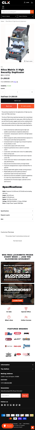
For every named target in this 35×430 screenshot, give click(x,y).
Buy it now (9, 106)
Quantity (3, 88)
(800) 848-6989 (8, 383)
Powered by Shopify (17, 427)
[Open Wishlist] (32, 427)
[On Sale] (9, 310)
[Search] (32, 12)
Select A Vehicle (6, 16)
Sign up (25, 395)
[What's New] (9, 318)
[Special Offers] (26, 310)
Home (2, 21)
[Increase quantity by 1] (32, 92)
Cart (20, 423)
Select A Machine (23, 16)
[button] (26, 2)
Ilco (2, 67)
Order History (26, 423)
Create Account (14, 423)
